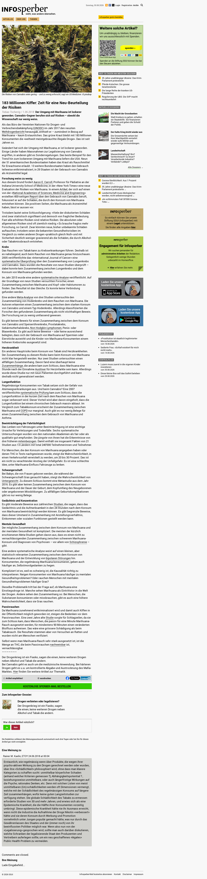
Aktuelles (8, 19)
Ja (7, 727)
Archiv (136, 5)
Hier (15, 671)
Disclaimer (127, 874)
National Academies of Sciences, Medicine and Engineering (48, 193)
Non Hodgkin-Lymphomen (46, 328)
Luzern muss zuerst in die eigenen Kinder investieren (120, 365)
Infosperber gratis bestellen (111, 17)
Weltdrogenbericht (13, 131)
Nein (16, 727)
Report (34, 196)
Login (117, 5)
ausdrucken (45, 678)
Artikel (63, 189)
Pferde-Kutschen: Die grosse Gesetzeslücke (115, 85)
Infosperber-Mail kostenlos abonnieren (95, 874)
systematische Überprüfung (19, 261)
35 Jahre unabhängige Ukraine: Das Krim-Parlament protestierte (122, 79)
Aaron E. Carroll (43, 182)
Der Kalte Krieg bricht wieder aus (126, 132)
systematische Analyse (55, 277)
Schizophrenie (78, 542)
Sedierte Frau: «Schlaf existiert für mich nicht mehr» (120, 349)
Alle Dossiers (134, 167)
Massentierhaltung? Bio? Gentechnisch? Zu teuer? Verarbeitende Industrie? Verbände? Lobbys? (123, 158)
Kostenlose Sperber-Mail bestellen (47, 686)
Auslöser (40, 369)
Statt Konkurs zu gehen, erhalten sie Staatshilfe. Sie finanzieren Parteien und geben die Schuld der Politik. (126, 121)
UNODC (38, 128)
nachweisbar (58, 644)
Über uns (21, 19)
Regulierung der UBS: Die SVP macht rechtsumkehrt (120, 98)
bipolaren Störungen (58, 558)
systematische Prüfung (34, 392)
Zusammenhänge (12, 365)
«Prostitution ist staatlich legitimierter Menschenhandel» (119, 340)
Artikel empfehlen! (14, 678)
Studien (58, 504)
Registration (127, 5)
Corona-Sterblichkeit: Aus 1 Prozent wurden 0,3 (119, 182)
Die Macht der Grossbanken (124, 113)
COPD (24, 410)
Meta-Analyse (25, 297)
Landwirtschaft (118, 150)
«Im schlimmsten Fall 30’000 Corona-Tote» (120, 200)
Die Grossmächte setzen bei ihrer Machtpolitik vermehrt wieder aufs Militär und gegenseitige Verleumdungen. (125, 139)
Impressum (138, 874)
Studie (50, 617)
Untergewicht (10, 481)
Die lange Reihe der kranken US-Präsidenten (117, 92)
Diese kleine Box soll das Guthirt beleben (120, 373)
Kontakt (117, 874)
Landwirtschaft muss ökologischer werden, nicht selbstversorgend (118, 194)
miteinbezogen (27, 441)
